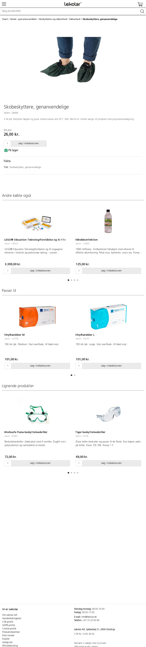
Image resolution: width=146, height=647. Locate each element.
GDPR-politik (8, 625)
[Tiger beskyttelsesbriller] (108, 414)
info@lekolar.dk (89, 617)
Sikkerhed (74, 19)
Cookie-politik (9, 629)
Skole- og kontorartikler (23, 19)
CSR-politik (7, 622)
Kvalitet (6, 639)
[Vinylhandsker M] (37, 317)
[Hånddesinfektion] (108, 222)
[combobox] (73, 11)
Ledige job (7, 642)
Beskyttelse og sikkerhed (53, 19)
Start (5, 19)
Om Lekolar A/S (9, 615)
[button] (68, 280)
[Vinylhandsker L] (108, 317)
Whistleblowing (10, 646)
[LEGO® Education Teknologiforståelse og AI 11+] (37, 222)
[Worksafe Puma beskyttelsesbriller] (37, 414)
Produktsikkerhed (11, 632)
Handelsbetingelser (11, 618)
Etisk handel (8, 635)
